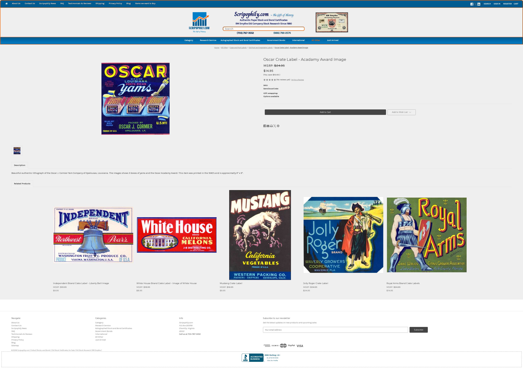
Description (19, 165)
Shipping (100, 3)
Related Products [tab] (22, 183)
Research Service (208, 40)
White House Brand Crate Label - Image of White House (166, 283)
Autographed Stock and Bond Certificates (240, 40)
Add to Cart (93, 237)
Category (189, 40)
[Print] (271, 126)
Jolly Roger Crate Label (315, 283)
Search (487, 4)
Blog (128, 3)
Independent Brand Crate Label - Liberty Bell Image (81, 283)
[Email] (268, 126)
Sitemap (15, 345)
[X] (475, 4)
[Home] (6, 3)
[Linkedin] (478, 4)
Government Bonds (276, 40)
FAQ (62, 3)
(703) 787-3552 (245, 32)
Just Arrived (332, 40)
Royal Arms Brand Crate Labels (403, 283)
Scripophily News (47, 3)
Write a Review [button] (297, 80)
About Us (16, 3)
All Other (316, 40)
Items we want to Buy (145, 3)
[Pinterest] (278, 126)
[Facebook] (471, 4)
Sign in (497, 4)
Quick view (93, 233)
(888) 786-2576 (282, 32)
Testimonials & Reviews (79, 3)
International (298, 40)
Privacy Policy (115, 3)
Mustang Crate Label (231, 283)
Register (507, 4)
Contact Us (30, 3)
